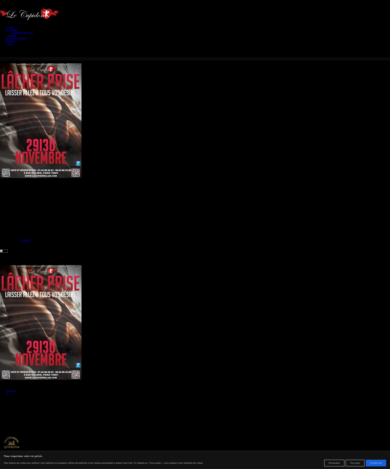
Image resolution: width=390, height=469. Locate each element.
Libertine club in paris (22, 32)
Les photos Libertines (16, 38)
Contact (10, 43)
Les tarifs (10, 41)
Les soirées (11, 35)
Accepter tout (376, 463)
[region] (195, 460)
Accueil (10, 27)
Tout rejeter (355, 463)
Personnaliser (334, 463)
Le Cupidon (12, 30)
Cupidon (25, 240)
